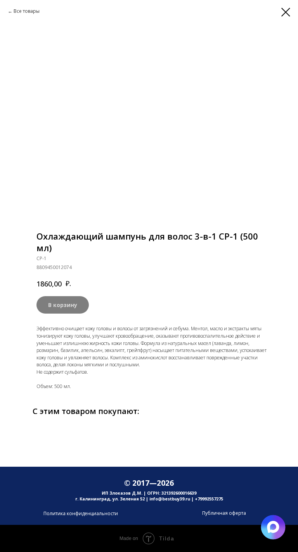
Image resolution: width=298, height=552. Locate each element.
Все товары (27, 11)
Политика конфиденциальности (80, 513)
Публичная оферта (224, 513)
